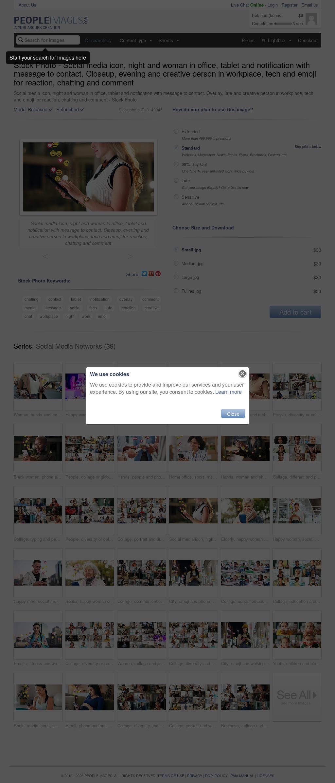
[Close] (242, 374)
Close (233, 413)
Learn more (228, 391)
